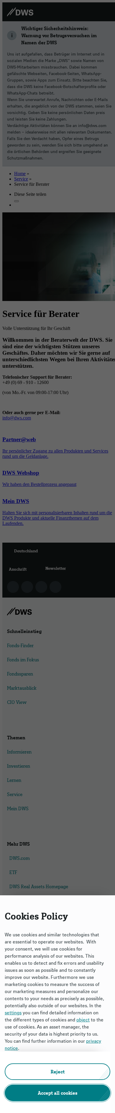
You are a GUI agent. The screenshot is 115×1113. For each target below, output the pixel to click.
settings (13, 1012)
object (83, 1019)
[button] (57, 1071)
